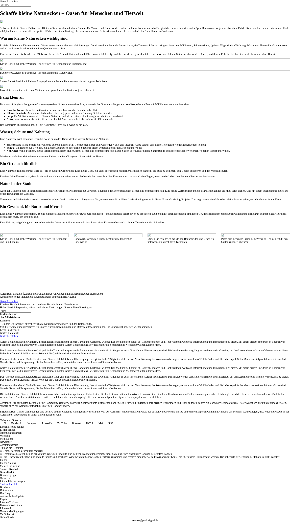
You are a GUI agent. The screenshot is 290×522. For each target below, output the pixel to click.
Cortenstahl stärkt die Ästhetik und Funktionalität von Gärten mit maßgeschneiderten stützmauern (51, 293)
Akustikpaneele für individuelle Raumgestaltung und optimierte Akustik (38, 296)
